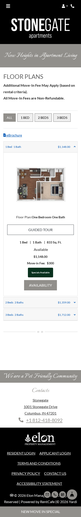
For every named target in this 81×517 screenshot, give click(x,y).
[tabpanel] (40, 218)
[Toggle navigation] (8, 6)
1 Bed (25, 117)
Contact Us (55, 473)
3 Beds (62, 117)
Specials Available (41, 272)
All (9, 117)
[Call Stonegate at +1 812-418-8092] (73, 6)
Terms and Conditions (39, 463)
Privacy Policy (25, 473)
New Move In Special (40, 511)
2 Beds (43, 117)
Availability (43, 285)
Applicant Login (55, 453)
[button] (64, 6)
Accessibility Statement (39, 483)
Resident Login (21, 453)
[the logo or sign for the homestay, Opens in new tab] (40, 439)
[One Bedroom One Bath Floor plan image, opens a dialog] (40, 185)
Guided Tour (51, 229)
